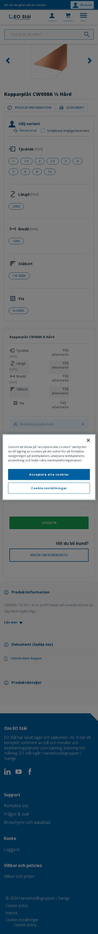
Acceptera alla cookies (49, 474)
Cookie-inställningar (49, 488)
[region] (48, 467)
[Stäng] (88, 440)
